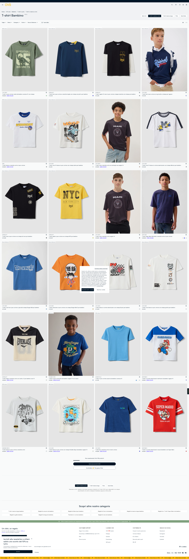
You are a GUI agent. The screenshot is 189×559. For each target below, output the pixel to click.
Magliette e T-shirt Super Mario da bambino (169, 511)
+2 (186, 238)
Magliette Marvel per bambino (75, 511)
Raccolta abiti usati (138, 539)
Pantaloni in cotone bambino (75, 514)
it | (183, 546)
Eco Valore (135, 536)
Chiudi (185, 557)
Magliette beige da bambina (46, 514)
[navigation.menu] (2, 5)
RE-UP (134, 542)
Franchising (109, 539)
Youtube (162, 536)
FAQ (29, 557)
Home (3, 11)
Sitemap (37, 552)
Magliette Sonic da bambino (105, 511)
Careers (108, 536)
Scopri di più (124, 521)
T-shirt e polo (21, 11)
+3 (139, 380)
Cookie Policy (100, 285)
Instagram (162, 533)
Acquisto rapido (25, 89)
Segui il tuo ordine (83, 531)
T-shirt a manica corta (31, 11)
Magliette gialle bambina (16, 514)
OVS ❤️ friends (110, 531)
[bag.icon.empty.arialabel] (186, 4)
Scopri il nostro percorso (139, 531)
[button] (176, 4)
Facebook (162, 531)
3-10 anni (8, 11)
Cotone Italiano (137, 533)
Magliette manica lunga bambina (135, 511)
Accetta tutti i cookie (87, 289)
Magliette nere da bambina (105, 514)
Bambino (14, 11)
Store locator (82, 539)
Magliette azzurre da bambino (46, 511)
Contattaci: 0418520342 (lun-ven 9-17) (89, 533)
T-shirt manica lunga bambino (16, 511)
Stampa (108, 533)
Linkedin (162, 539)
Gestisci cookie (101, 289)
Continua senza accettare (101, 268)
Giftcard (108, 542)
